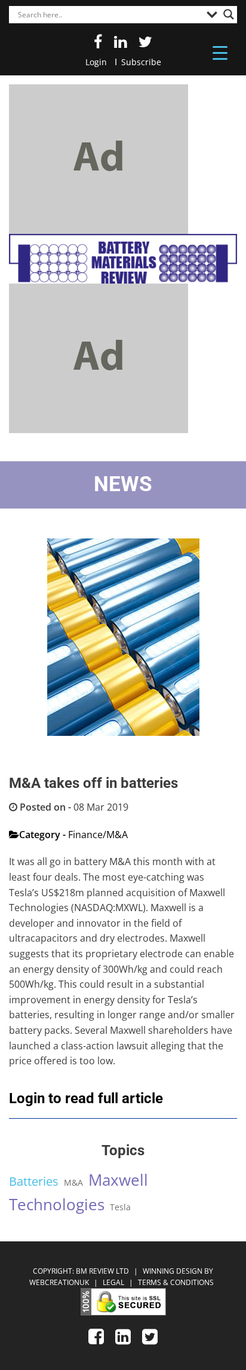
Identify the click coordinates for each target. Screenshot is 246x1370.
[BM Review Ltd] (123, 259)
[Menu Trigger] (220, 52)
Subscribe (141, 62)
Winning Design (171, 1271)
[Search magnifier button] (228, 14)
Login (96, 62)
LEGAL (114, 1282)
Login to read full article (86, 1098)
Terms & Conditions (176, 1282)
